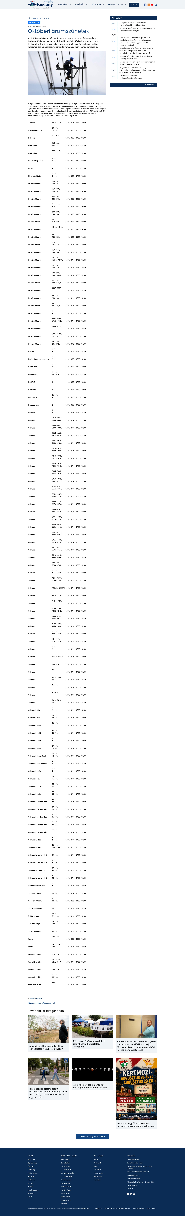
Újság (134, 4)
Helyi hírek (63, 4)
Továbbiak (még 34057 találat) (92, 1136)
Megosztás (35, 22)
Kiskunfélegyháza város (134, 1163)
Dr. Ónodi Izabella (66, 1176)
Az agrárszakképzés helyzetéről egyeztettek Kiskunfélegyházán (132, 23)
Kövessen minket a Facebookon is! (41, 1003)
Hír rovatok (33, 18)
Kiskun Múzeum (132, 1185)
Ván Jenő (64, 1203)
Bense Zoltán (65, 1163)
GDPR (87, 1208)
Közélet (30, 1183)
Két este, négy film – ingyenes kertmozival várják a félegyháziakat (137, 63)
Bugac (96, 1159)
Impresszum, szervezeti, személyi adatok (118, 1208)
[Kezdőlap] (41, 3)
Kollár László (65, 1193)
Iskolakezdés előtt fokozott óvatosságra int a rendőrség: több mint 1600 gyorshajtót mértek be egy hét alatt (136, 50)
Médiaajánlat (151, 1208)
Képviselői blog (115, 4)
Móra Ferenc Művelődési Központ (138, 1172)
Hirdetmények (32, 1173)
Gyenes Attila (65, 1183)
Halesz (32, 998)
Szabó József (65, 1197)
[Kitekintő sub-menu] (103, 5)
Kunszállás (97, 1170)
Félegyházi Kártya (133, 1175)
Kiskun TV (130, 1189)
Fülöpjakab (97, 1163)
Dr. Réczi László (66, 1180)
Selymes (39, 998)
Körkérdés (31, 1180)
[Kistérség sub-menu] (87, 5)
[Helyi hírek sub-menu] (70, 5)
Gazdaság (31, 1170)
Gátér (96, 1166)
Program (31, 1193)
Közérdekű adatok (139, 1208)
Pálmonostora (98, 1173)
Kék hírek (31, 1176)
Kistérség (79, 4)
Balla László (65, 1159)
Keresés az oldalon (133, 1159)
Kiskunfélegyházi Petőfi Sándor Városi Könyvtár (139, 1167)
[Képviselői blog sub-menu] (125, 5)
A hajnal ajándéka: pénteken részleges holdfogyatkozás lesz (135, 57)
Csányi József (65, 1166)
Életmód (31, 1166)
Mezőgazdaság (33, 1190)
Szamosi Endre (66, 1200)
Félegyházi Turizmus (133, 1178)
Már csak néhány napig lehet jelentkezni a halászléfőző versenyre (137, 29)
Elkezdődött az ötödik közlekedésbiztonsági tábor (131, 76)
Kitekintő (96, 4)
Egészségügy (32, 1163)
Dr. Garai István (66, 1170)
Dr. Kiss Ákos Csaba (67, 1173)
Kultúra (30, 1186)
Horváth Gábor (66, 1186)
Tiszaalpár (97, 1180)
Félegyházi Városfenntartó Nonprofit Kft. (140, 1182)
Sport (30, 1197)
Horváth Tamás (66, 1190)
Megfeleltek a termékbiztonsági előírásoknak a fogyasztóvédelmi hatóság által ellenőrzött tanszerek (137, 70)
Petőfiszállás (98, 1176)
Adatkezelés (98, 1208)
